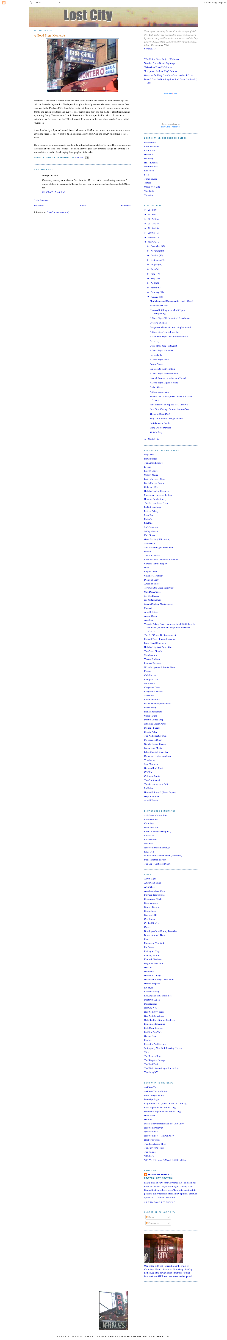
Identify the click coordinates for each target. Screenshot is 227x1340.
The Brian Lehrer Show (155, 1143)
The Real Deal (151, 1064)
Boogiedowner (151, 902)
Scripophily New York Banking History (163, 1048)
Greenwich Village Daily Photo (159, 979)
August (154, 264)
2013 (150, 214)
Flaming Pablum (152, 955)
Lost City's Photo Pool (170, 127)
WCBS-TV (149, 1155)
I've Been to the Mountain (162, 368)
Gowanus (148, 154)
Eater (146, 939)
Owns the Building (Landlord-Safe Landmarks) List (168, 75)
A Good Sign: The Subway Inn (164, 331)
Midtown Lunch (152, 999)
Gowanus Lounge (152, 975)
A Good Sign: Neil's (159, 391)
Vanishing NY (151, 1072)
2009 (150, 232)
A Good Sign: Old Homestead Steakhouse (170, 318)
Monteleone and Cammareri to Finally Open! (171, 300)
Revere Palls (156, 354)
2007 (150, 242)
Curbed (147, 927)
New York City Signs (154, 1011)
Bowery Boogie (151, 907)
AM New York (151, 1087)
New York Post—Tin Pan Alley (159, 1135)
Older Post (126, 205)
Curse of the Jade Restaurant (163, 345)
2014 (150, 209)
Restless (148, 1039)
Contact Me (150, 48)
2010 (150, 228)
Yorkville (148, 194)
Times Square (150, 178)
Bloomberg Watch (153, 898)
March (154, 287)
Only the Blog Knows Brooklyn (159, 1019)
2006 (150, 439)
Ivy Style (148, 987)
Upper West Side (152, 186)
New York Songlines (154, 1015)
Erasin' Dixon (156, 364)
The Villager (150, 1151)
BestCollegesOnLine (154, 1095)
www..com (170, 94)
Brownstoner (150, 910)
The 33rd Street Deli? (160, 413)
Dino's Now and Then (154, 935)
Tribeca (147, 182)
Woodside (149, 190)
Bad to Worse (156, 387)
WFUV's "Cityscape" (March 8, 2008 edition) (165, 1159)
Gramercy (148, 158)
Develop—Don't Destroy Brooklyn (160, 931)
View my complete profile (159, 1202)
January (155, 296)
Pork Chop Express (153, 1027)
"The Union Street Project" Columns (161, 59)
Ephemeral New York (154, 943)
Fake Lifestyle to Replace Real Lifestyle (169, 404)
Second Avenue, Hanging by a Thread (168, 378)
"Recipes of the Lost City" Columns (161, 71)
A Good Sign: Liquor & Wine (164, 382)
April (153, 283)
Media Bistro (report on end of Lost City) (164, 1123)
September (156, 259)
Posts (151, 1217)
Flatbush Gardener (153, 959)
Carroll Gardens (151, 146)
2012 (150, 219)
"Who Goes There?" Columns (158, 67)
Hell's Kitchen (151, 162)
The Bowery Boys (152, 1056)
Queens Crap (150, 1036)
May (153, 278)
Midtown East (151, 166)
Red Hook (149, 170)
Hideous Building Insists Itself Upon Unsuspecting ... (167, 311)
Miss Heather (150, 1003)
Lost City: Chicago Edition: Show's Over (169, 409)
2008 (150, 237)
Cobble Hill (150, 150)
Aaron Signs (150, 878)
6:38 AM (79, 157)
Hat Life (148, 1119)
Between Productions (154, 894)
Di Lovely (155, 341)
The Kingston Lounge (154, 1060)
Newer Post (39, 205)
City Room (149, 919)
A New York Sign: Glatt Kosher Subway (169, 336)
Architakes (149, 886)
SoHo (147, 174)
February (155, 292)
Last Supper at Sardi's (160, 423)
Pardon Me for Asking (154, 1023)
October (155, 255)
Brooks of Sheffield (160, 1174)
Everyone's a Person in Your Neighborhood (170, 327)
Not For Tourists (152, 1139)
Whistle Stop (156, 432)
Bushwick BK (150, 914)
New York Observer (153, 1127)
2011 (150, 223)
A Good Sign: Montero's (49, 35)
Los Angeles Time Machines (157, 995)
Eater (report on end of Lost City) (160, 1107)
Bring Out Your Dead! (160, 427)
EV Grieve (149, 947)
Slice (146, 1052)
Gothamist (149, 971)
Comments (153, 1223)
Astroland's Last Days (154, 890)
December (156, 246)
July (153, 269)
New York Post (151, 1131)
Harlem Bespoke (152, 983)
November (156, 250)
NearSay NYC (150, 1007)
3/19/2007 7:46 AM (53, 192)
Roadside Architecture (155, 1044)
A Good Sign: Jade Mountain (164, 373)
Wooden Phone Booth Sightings (159, 63)
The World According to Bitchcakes (161, 1068)
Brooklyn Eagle (151, 1099)
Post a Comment (41, 200)
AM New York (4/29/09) (155, 1091)
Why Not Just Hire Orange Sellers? (166, 418)
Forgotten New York (154, 963)
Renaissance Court (159, 305)
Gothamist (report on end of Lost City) (162, 1111)
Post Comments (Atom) (58, 212)
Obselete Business (158, 322)
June (153, 273)
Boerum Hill (150, 142)
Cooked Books (151, 923)
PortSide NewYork (153, 1031)
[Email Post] (86, 157)
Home (83, 205)
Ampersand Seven (152, 882)
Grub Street (149, 1115)
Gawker (147, 967)
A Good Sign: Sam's (159, 359)
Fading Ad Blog (152, 951)
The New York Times (154, 1147)
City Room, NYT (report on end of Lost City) (165, 1103)
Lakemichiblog (151, 991)
